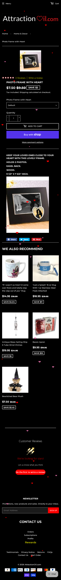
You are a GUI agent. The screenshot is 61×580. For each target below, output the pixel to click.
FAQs (49, 552)
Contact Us (23, 555)
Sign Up (53, 510)
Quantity (10, 112)
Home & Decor (21, 33)
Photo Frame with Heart (18, 99)
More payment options (32, 142)
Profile (30, 538)
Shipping (24, 92)
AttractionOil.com (33, 564)
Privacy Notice (28, 552)
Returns (41, 552)
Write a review (36, 78)
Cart (56, 3)
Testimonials (13, 552)
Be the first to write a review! (30, 472)
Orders (30, 532)
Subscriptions (30, 535)
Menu (8, 3)
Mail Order (36, 555)
